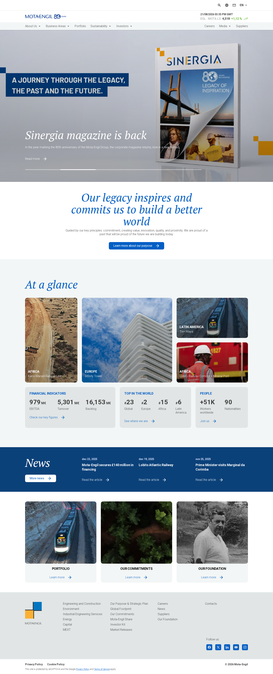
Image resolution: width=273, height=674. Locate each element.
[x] (218, 647)
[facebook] (209, 647)
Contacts (211, 603)
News (161, 609)
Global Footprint (120, 609)
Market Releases (121, 629)
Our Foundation (168, 619)
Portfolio (80, 26)
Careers (209, 26)
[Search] (219, 5)
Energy (67, 619)
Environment (71, 609)
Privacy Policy (34, 664)
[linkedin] (227, 647)
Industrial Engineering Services (82, 614)
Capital (67, 624)
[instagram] (245, 647)
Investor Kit (117, 624)
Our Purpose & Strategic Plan (129, 603)
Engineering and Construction (82, 603)
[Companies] (227, 5)
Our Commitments (122, 614)
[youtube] (236, 647)
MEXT (67, 629)
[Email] (234, 5)
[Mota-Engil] (45, 16)
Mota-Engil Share (121, 619)
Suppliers (242, 26)
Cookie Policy (55, 664)
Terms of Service (102, 669)
